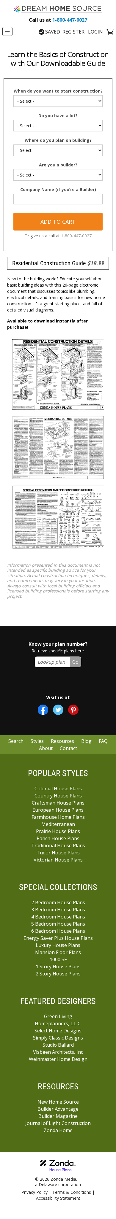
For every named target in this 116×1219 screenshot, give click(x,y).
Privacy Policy (34, 1192)
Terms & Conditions (71, 1192)
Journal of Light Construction (58, 1123)
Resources (62, 741)
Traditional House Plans (58, 845)
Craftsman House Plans (58, 803)
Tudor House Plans (58, 852)
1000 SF (58, 959)
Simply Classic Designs (58, 1037)
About (46, 748)
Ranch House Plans (58, 838)
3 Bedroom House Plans (58, 909)
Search (15, 741)
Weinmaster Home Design (58, 1059)
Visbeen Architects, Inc (58, 1052)
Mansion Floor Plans (58, 952)
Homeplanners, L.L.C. (58, 1023)
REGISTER (73, 31)
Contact (68, 748)
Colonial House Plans (58, 788)
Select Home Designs (58, 1030)
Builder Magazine (58, 1116)
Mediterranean (58, 824)
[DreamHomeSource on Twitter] (58, 710)
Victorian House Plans (58, 859)
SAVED (52, 31)
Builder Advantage (58, 1109)
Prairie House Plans (58, 831)
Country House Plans (58, 795)
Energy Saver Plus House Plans (58, 938)
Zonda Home (58, 1130)
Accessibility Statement (58, 1198)
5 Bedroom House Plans (58, 924)
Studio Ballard (58, 1045)
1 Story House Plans (58, 966)
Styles (37, 741)
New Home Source (58, 1102)
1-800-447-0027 (58, 20)
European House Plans (58, 810)
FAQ (103, 741)
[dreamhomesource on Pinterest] (73, 710)
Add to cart (58, 221)
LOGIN (95, 31)
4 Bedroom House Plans (58, 916)
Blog (86, 741)
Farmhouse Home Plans (58, 817)
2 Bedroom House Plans (58, 902)
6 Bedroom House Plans (58, 931)
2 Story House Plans (58, 973)
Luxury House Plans (58, 945)
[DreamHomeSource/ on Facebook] (43, 710)
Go (75, 662)
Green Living (58, 1016)
